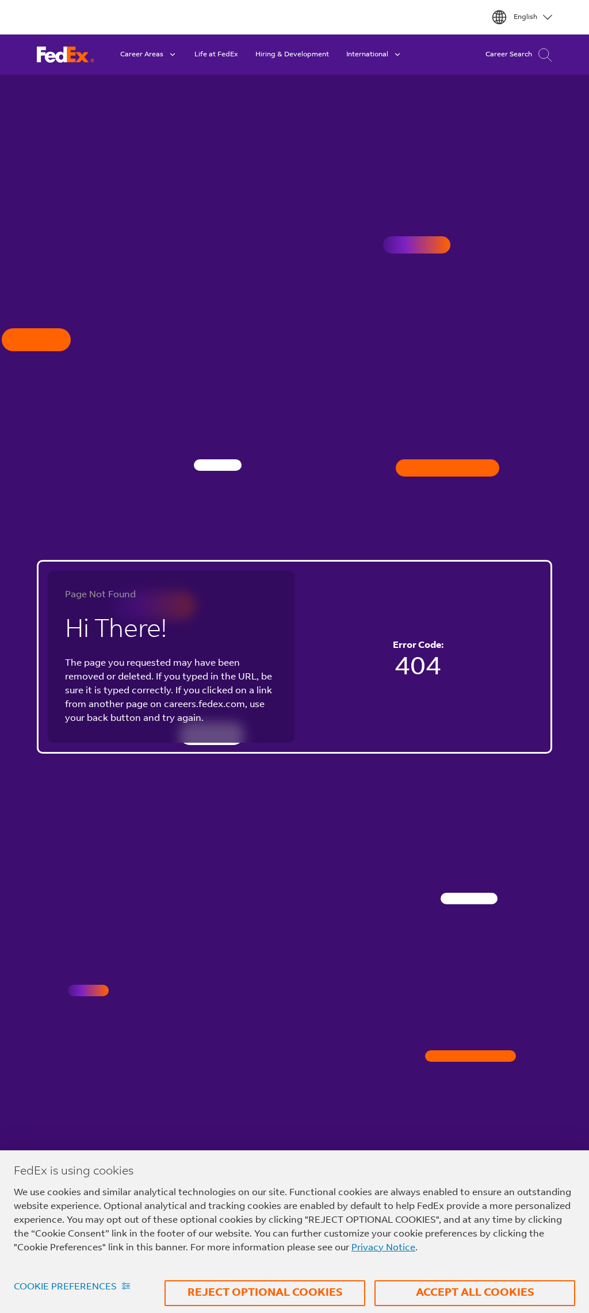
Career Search (508, 54)
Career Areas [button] (141, 54)
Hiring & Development (292, 54)
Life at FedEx (216, 54)
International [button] (367, 54)
